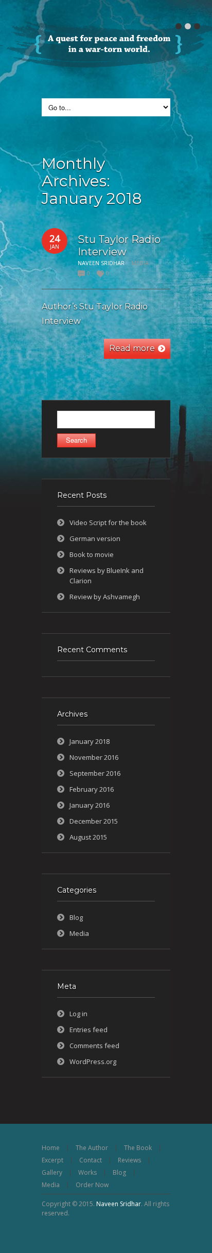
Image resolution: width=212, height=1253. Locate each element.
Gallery (52, 1172)
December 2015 (93, 821)
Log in (78, 1013)
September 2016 (94, 773)
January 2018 (89, 741)
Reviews (129, 1160)
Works (87, 1172)
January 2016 (89, 805)
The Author (92, 1147)
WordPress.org (92, 1061)
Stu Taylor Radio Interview (119, 245)
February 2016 (91, 789)
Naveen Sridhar (118, 1203)
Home (51, 1147)
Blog (76, 917)
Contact (90, 1160)
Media (140, 263)
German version (94, 538)
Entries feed (88, 1029)
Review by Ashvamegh (104, 596)
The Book (138, 1147)
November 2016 (93, 757)
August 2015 (88, 837)
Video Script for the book (108, 522)
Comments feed (94, 1045)
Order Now (92, 1184)
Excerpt (52, 1160)
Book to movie (91, 554)
